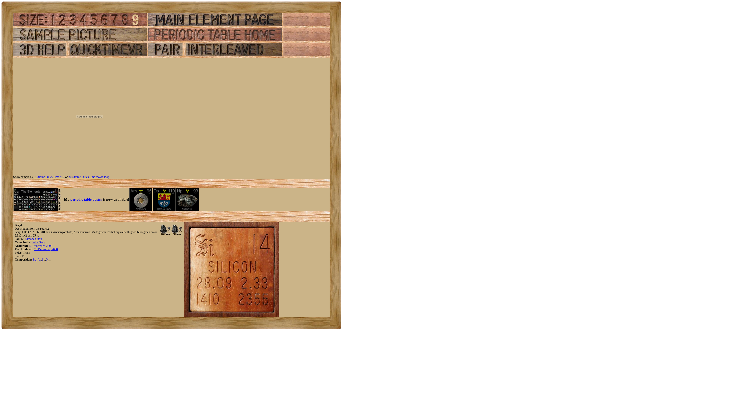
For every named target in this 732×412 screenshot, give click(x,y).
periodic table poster (86, 199)
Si (43, 259)
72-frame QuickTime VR (49, 177)
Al (39, 259)
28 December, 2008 (46, 249)
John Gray (38, 242)
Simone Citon (33, 239)
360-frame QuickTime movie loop (88, 177)
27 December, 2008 (40, 245)
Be (34, 259)
